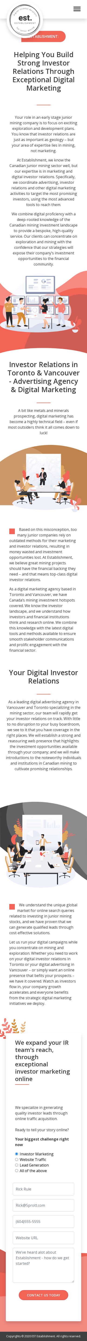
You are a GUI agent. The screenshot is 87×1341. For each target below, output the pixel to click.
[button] (76, 8)
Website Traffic (33, 1159)
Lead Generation (34, 1165)
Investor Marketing (37, 1154)
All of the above (33, 1170)
